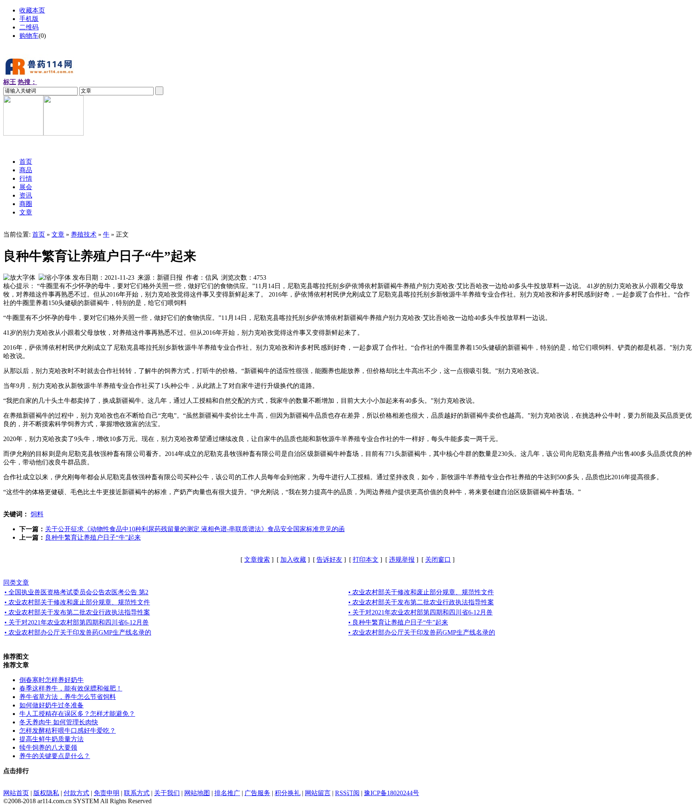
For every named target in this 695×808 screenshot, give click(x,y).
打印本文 (365, 559)
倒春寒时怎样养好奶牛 (51, 679)
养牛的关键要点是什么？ (54, 755)
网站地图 (197, 792)
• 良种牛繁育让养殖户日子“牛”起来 (398, 622)
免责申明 (106, 792)
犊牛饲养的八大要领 (48, 747)
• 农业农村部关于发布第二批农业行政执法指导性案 (421, 602)
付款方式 (76, 792)
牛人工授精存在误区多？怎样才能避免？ (77, 713)
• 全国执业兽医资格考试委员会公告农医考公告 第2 (76, 592)
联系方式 (137, 792)
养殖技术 (84, 234)
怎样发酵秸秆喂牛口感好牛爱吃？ (67, 730)
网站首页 (16, 792)
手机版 (29, 18)
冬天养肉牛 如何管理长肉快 (58, 722)
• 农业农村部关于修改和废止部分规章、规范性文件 (421, 592)
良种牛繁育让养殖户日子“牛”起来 (93, 537)
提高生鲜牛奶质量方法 (51, 739)
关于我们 (167, 792)
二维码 (29, 27)
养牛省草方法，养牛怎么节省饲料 (67, 696)
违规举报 (402, 559)
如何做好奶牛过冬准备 (51, 705)
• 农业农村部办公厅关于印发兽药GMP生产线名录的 (77, 632)
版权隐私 (46, 792)
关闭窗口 (438, 559)
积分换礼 (287, 792)
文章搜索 (257, 559)
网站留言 (318, 792)
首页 (38, 234)
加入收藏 (293, 559)
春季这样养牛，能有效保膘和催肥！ (70, 688)
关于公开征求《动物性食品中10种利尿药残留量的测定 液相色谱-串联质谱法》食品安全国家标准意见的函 (195, 529)
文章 (57, 234)
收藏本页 (32, 10)
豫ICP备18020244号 (391, 792)
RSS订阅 (347, 792)
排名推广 (227, 792)
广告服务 (257, 792)
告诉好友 (329, 559)
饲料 (37, 514)
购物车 (29, 35)
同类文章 (16, 582)
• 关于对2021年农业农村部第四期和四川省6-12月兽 (420, 612)
